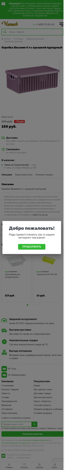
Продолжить (31, 246)
